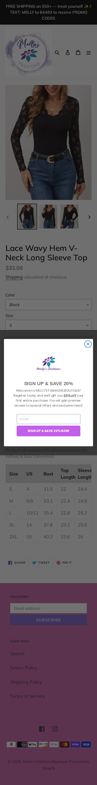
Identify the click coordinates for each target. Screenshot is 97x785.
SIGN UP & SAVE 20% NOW (48, 430)
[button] (48, 363)
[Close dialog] (88, 343)
